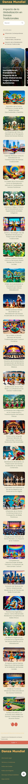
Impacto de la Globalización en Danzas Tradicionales (13, 43)
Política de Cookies (7, 766)
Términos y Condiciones (8, 762)
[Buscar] (21, 22)
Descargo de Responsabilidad (10, 775)
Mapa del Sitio (5, 779)
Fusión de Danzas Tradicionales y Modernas (13, 38)
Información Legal (7, 758)
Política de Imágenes (7, 770)
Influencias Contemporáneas (14, 33)
